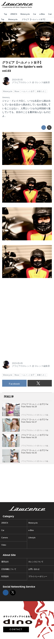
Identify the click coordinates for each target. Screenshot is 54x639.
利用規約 (5, 576)
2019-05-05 (17, 80)
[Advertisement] (23, 300)
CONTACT (16, 629)
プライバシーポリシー (37, 576)
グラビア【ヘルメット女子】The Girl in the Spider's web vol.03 (22, 66)
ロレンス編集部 (42, 82)
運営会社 (5, 562)
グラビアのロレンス (21, 82)
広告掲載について (8, 569)
